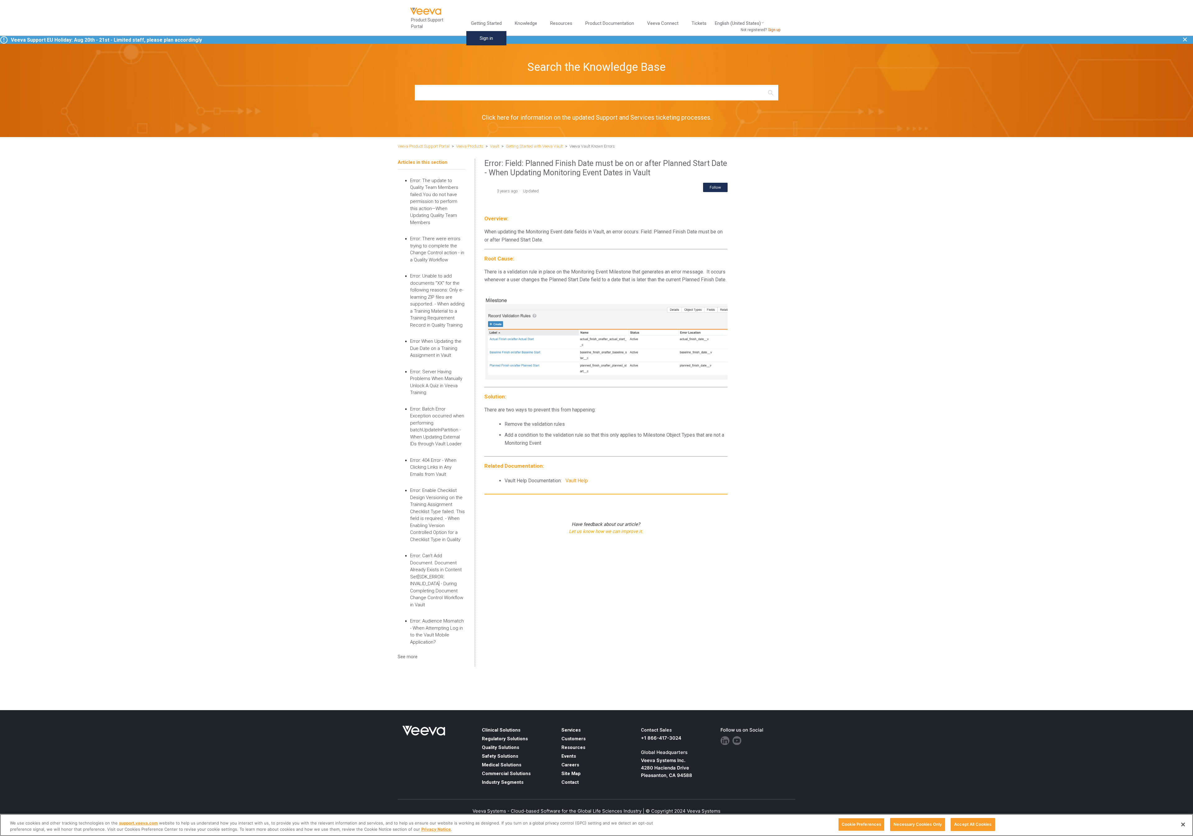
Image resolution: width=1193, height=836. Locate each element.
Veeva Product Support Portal (424, 146)
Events (568, 756)
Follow (715, 187)
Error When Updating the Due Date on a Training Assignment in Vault (435, 348)
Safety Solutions (500, 756)
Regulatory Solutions (505, 739)
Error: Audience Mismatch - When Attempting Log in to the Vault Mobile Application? (437, 631)
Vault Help (576, 481)
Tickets (699, 23)
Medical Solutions (501, 765)
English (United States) (738, 23)
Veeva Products (469, 146)
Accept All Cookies (972, 824)
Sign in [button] (486, 38)
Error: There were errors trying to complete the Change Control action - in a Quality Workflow (437, 249)
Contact (570, 782)
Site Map (571, 773)
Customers (573, 739)
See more (408, 656)
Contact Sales (656, 730)
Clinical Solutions (501, 730)
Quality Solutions (500, 747)
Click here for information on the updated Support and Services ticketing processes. (596, 117)
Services (571, 730)
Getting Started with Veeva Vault (534, 146)
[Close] (1183, 824)
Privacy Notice (436, 829)
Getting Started (486, 23)
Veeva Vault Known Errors (592, 146)
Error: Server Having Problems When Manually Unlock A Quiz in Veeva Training (436, 382)
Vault (494, 146)
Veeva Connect (663, 23)
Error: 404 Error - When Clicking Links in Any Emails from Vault (433, 467)
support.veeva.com (138, 822)
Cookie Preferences (861, 824)
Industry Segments (502, 782)
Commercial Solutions (506, 773)
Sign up (774, 30)
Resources (573, 747)
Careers (570, 765)
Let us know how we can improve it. (606, 531)
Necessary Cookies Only (918, 824)
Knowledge (526, 23)
